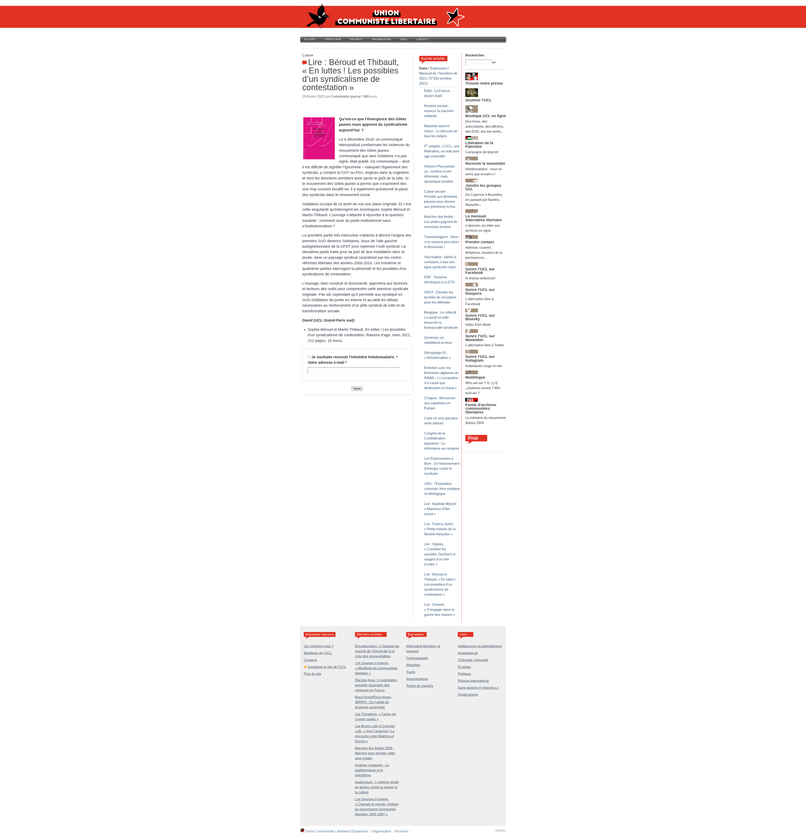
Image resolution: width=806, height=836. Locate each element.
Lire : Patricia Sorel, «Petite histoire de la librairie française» (439, 529)
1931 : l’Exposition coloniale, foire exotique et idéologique (442, 489)
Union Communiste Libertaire (327, 831)
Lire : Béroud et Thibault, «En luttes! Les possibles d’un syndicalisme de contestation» (439, 584)
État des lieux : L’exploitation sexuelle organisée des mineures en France (376, 685)
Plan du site (312, 674)
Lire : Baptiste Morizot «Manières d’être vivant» (440, 509)
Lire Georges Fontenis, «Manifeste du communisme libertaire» (376, 668)
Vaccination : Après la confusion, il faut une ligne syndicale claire (440, 262)
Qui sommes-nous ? (319, 646)
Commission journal (346, 96)
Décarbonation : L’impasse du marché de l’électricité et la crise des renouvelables (377, 651)
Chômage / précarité (473, 660)
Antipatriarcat (468, 653)
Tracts (410, 672)
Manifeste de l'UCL (318, 653)
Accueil (310, 39)
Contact (422, 39)
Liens (403, 39)
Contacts (310, 660)
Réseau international (473, 681)
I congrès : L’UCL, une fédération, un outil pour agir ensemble (441, 151)
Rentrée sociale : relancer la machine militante (439, 111)
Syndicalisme (468, 694)
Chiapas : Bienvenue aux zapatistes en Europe (439, 403)
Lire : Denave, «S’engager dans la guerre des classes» (439, 609)
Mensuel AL (428, 73)
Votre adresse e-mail (327, 362)
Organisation (381, 39)
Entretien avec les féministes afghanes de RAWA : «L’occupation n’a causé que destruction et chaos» (441, 378)
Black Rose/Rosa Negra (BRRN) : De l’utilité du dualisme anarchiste (373, 702)
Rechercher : (475, 55)
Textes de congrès (419, 686)
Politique (464, 674)
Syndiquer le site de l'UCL (326, 667)
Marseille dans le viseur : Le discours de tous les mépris (441, 131)
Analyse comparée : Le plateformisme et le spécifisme (372, 770)
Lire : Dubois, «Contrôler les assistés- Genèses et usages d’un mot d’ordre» (439, 554)
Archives (356, 39)
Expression (332, 39)
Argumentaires (417, 679)
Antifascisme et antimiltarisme (480, 646)
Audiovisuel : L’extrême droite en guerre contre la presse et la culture (377, 787)
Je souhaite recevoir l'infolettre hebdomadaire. (354, 357)
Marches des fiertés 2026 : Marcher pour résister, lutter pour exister (375, 753)
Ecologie (464, 667)
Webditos (413, 665)
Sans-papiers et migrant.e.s (478, 687)
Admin (501, 830)
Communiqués (417, 658)
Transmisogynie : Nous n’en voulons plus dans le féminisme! (441, 242)
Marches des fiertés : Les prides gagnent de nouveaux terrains (440, 222)
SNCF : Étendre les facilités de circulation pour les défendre (440, 297)
